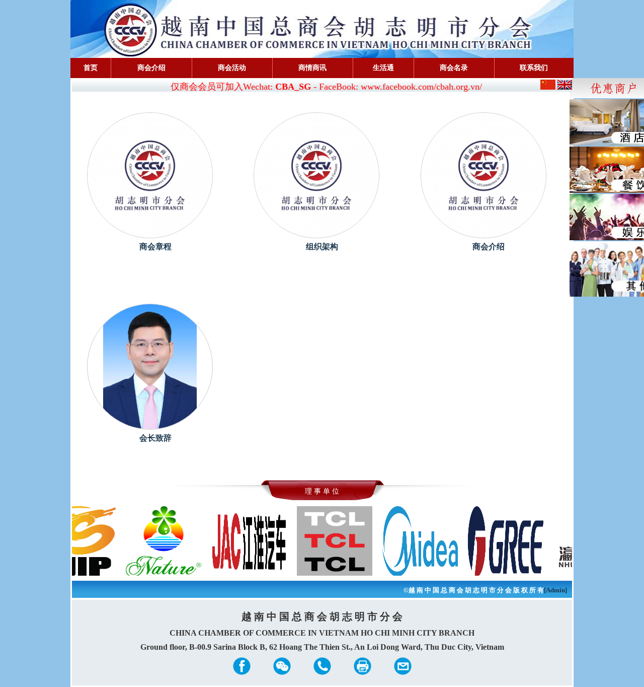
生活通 (383, 68)
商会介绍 (151, 68)
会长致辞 (155, 438)
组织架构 (322, 246)
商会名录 (454, 68)
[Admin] (555, 590)
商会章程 (155, 246)
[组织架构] (316, 174)
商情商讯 (312, 68)
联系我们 (534, 68)
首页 (91, 68)
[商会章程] (150, 174)
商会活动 (232, 68)
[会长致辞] (150, 366)
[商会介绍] (483, 174)
